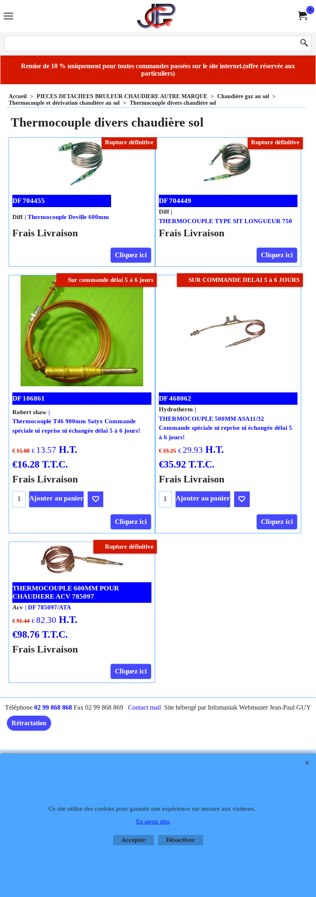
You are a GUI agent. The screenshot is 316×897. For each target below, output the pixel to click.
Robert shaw (29, 412)
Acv (17, 607)
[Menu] (8, 17)
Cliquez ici (131, 255)
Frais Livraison (45, 232)
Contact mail (144, 707)
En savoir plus (153, 822)
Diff (17, 217)
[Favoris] (95, 499)
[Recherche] (304, 43)
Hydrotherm (176, 409)
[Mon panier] (302, 16)
